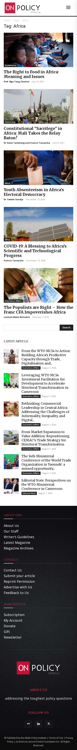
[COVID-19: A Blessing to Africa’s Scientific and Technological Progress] (38, 224)
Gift (7, 631)
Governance (10, 65)
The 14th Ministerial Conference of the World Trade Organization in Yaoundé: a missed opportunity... (46, 462)
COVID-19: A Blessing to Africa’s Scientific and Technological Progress (35, 251)
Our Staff (11, 531)
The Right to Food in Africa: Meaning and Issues (31, 74)
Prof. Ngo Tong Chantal (16, 81)
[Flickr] (28, 724)
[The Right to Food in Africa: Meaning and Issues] (38, 50)
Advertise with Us (18, 587)
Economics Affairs (13, 301)
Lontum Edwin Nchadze (17, 317)
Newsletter (13, 637)
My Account (13, 620)
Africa (7, 183)
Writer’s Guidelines (19, 537)
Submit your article (19, 575)
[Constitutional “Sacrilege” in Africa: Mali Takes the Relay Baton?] (38, 106)
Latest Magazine (17, 542)
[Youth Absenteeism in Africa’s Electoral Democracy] (38, 167)
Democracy (10, 122)
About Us (11, 525)
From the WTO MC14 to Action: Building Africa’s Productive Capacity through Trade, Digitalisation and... (46, 357)
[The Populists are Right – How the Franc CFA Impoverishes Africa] (38, 285)
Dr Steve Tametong (14, 142)
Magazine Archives (18, 548)
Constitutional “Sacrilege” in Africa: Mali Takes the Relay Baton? (33, 133)
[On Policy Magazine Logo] (22, 8)
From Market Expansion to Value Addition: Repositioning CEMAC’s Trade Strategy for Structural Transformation (45, 438)
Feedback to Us (16, 592)
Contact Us (13, 570)
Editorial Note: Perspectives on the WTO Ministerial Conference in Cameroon (46, 484)
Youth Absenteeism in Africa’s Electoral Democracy (34, 192)
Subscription (14, 614)
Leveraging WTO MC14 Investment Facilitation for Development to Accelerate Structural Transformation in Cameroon (44, 383)
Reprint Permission (19, 581)
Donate (10, 626)
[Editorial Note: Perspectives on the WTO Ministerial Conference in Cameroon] (11, 485)
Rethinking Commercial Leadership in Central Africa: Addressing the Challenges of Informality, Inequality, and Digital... (45, 412)
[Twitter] (48, 724)
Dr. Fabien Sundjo (13, 199)
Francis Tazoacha (40, 142)
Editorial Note (29, 493)
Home (7, 20)
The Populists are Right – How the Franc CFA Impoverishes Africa (38, 310)
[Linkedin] (38, 724)
